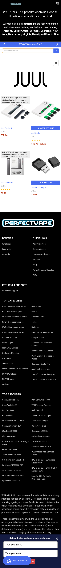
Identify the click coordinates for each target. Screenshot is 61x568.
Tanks (34, 322)
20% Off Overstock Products (44, 380)
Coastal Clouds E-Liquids (42, 351)
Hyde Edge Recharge (40, 436)
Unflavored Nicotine (10, 353)
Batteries (35, 327)
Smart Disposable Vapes (13, 322)
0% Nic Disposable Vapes (13, 332)
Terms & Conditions (41, 254)
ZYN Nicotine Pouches (11, 455)
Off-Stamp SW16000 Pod (13, 460)
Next (56, 44)
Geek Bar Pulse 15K (10, 400)
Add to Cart (46, 183)
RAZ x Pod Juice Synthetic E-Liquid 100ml (44, 461)
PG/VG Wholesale (9, 374)
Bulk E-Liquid (7, 343)
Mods (34, 311)
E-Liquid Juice (38, 337)
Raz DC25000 (8, 410)
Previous (3, 44)
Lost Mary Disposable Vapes (14, 317)
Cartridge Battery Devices (42, 332)
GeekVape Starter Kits (41, 364)
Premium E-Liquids (10, 348)
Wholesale (6, 244)
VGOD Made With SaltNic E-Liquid (43, 453)
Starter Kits (36, 306)
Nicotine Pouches (9, 337)
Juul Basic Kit (6, 128)
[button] (56, 63)
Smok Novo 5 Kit (39, 426)
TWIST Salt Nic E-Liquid (41, 415)
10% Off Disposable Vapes (43, 374)
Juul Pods (35, 133)
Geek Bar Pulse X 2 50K (41, 447)
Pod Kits (5, 384)
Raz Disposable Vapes (12, 311)
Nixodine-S (7, 358)
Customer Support (10, 291)
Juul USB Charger (38, 188)
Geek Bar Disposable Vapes (14, 306)
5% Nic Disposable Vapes (13, 327)
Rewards (6, 254)
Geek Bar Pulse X (9, 405)
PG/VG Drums (8, 379)
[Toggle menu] (4, 4)
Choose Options (45, 128)
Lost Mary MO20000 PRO (12, 465)
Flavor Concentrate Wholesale (15, 369)
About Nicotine (39, 244)
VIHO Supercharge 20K (12, 470)
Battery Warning (39, 249)
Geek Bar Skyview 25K (11, 426)
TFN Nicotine (7, 363)
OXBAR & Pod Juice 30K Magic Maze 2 (15, 442)
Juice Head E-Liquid (40, 421)
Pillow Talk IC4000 (9, 449)
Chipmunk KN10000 (10, 436)
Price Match (7, 249)
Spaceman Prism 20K (11, 481)
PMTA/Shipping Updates (43, 270)
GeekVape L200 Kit (40, 431)
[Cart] (58, 4)
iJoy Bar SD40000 (9, 431)
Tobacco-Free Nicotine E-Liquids (42, 344)
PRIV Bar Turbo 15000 (41, 400)
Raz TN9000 (7, 415)
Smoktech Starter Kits (41, 369)
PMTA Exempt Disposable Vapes (43, 357)
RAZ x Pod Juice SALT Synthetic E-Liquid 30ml (45, 469)
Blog (35, 265)
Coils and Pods (38, 317)
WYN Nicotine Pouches (41, 405)
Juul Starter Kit (7, 183)
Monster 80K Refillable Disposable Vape (41, 477)
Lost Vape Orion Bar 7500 (13, 475)
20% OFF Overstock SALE (30, 44)
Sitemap (36, 259)
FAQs (35, 275)
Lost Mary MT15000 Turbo (13, 421)
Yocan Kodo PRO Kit (40, 441)
